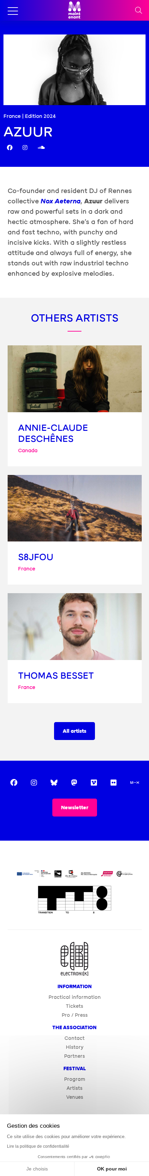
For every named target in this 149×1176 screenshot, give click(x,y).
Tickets (74, 1006)
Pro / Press (75, 1015)
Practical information (75, 997)
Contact (74, 1038)
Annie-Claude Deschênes (53, 433)
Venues (74, 1097)
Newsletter (74, 807)
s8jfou (35, 557)
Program (74, 1079)
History (75, 1047)
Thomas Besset (56, 675)
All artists (74, 731)
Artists (74, 1088)
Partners (74, 1056)
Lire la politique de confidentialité (38, 1146)
